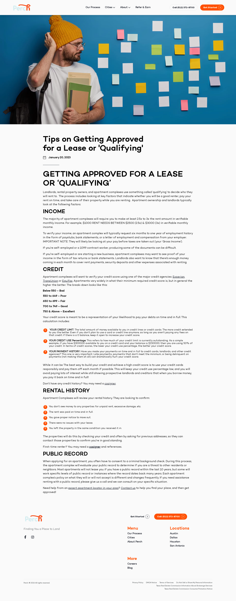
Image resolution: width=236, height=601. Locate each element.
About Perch (134, 542)
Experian (179, 277)
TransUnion (50, 281)
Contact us (128, 488)
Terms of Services (167, 583)
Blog (130, 568)
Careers (132, 564)
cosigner (110, 383)
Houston (175, 542)
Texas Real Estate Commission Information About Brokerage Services (184, 586)
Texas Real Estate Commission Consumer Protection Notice (188, 589)
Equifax (67, 281)
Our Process (93, 7)
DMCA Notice (151, 583)
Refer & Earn (143, 7)
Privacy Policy (137, 583)
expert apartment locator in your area (93, 488)
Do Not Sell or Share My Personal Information (194, 583)
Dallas (173, 537)
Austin (174, 533)
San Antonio (177, 546)
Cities (108, 7)
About (124, 7)
